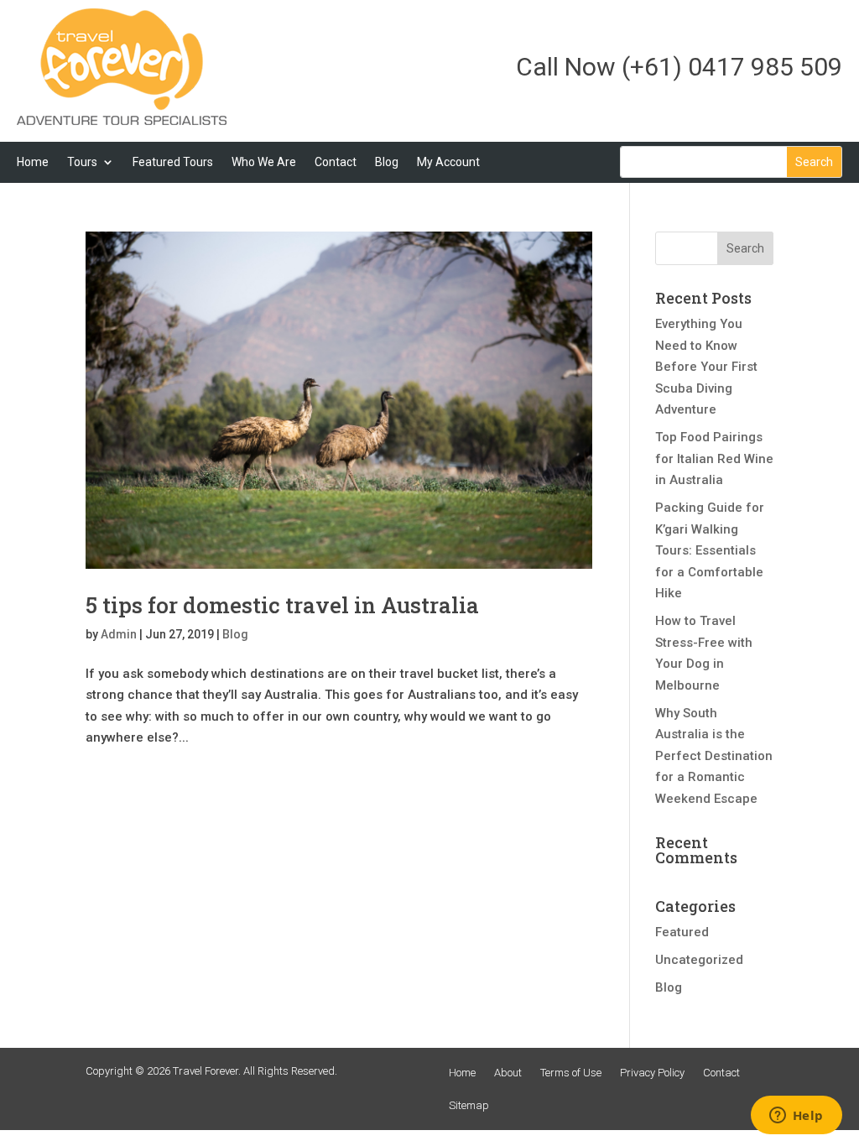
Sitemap (469, 1105)
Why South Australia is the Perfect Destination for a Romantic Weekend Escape (714, 756)
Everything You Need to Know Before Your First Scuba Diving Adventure (706, 366)
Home (33, 162)
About (508, 1072)
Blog (386, 162)
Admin (119, 634)
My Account (448, 162)
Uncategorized (699, 959)
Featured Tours (173, 162)
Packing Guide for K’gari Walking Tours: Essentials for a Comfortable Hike (709, 550)
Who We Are (264, 162)
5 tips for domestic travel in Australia (282, 605)
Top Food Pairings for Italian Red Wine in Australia (714, 458)
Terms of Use (570, 1072)
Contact (336, 162)
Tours (82, 162)
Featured (682, 932)
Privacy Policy (652, 1072)
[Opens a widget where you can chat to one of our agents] (796, 1117)
